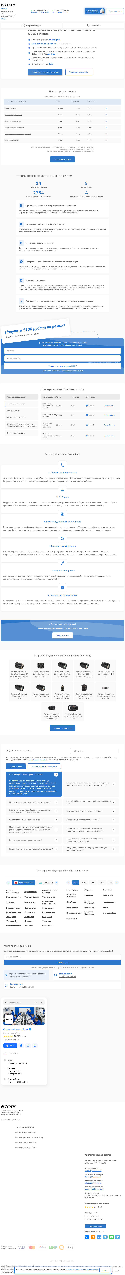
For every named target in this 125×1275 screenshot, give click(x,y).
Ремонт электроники (11, 140)
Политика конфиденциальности (62, 1261)
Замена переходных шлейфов (14, 127)
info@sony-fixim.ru (93, 1183)
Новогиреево (72, 907)
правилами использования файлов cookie (82, 1269)
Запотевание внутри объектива (48, 425)
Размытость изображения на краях (49, 436)
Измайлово (71, 902)
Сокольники (71, 918)
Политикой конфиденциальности (83, 968)
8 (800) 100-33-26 (93, 1177)
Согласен (105, 1270)
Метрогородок (109, 902)
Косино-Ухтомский (89, 902)
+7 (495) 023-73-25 (41, 10)
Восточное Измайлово (71, 895)
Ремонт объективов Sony (25, 1147)
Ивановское (108, 895)
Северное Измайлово (89, 913)
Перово (106, 907)
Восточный (107, 890)
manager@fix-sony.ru (94, 1189)
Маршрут (12, 1045)
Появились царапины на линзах (48, 406)
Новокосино (89, 907)
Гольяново (88, 895)
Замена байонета (10, 108)
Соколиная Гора (109, 913)
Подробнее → (109, 406)
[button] (8, 883)
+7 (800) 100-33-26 (61, 10)
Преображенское (73, 913)
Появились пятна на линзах (49, 415)
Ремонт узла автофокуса (13, 121)
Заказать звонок (62, 635)
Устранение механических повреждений (18, 134)
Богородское (72, 890)
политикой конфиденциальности (72, 370)
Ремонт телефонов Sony (25, 1132)
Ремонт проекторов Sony (25, 1142)
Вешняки (88, 890)
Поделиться (87, 1237)
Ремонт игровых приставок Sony (29, 1137)
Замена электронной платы (13, 115)
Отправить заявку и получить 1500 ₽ (62, 366)
